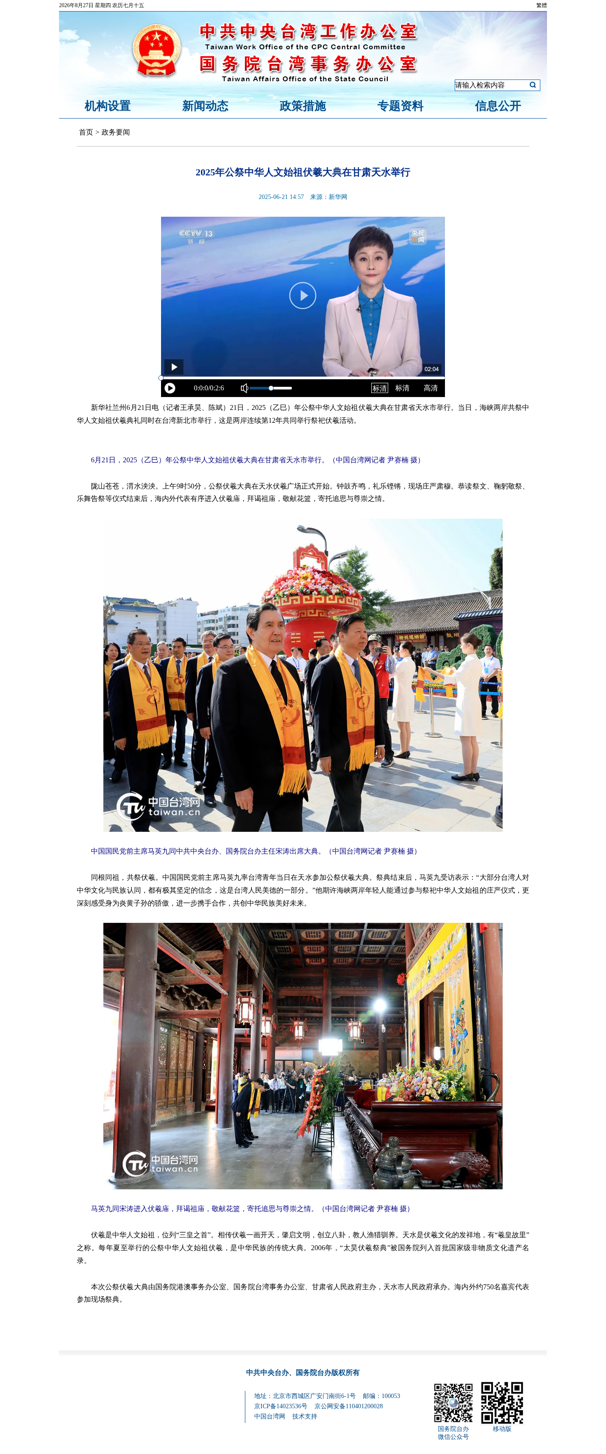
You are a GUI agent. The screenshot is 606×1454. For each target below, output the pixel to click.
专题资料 (401, 105)
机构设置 (108, 105)
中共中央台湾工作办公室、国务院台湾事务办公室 (303, 41)
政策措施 (303, 105)
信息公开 (498, 105)
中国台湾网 (269, 1416)
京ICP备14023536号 (280, 1406)
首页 (86, 132)
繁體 (541, 5)
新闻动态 (205, 105)
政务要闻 (116, 132)
